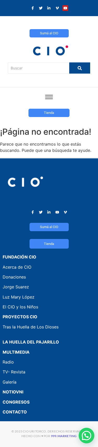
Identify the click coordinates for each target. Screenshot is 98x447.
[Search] (79, 68)
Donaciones (14, 277)
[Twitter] (41, 8)
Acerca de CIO (17, 267)
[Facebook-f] (33, 8)
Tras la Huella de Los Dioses (31, 326)
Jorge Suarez (16, 286)
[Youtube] (65, 8)
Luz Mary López (18, 297)
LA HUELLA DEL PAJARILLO (31, 342)
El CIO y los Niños (20, 306)
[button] (86, 435)
